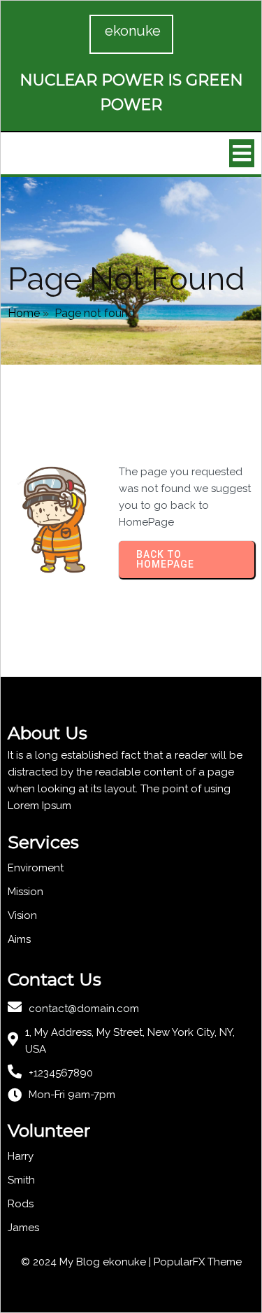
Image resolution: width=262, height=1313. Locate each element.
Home (24, 313)
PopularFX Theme (198, 1262)
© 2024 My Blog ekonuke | (87, 1262)
